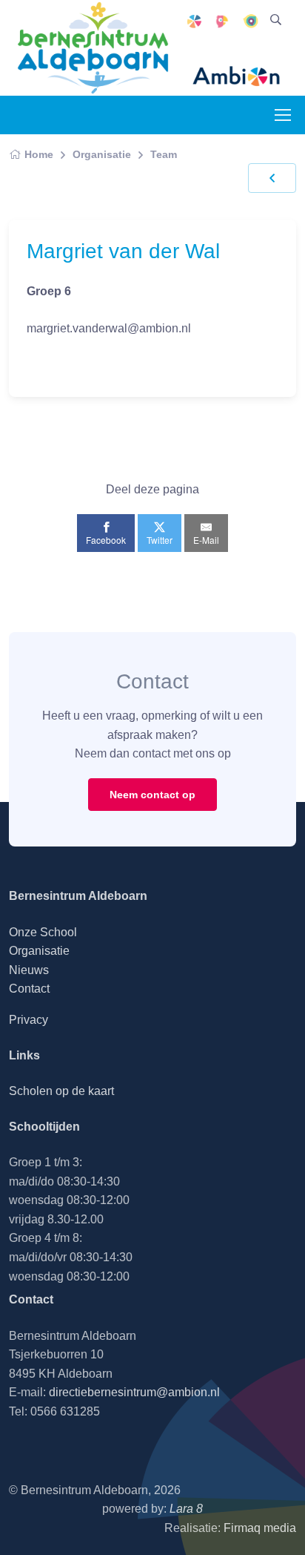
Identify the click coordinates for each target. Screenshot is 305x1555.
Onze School (43, 932)
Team (163, 154)
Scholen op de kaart (61, 1091)
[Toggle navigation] (282, 115)
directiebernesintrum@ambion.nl (134, 1392)
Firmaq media (260, 1528)
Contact (29, 988)
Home (38, 154)
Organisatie (102, 154)
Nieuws (29, 970)
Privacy (28, 1019)
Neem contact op (152, 794)
